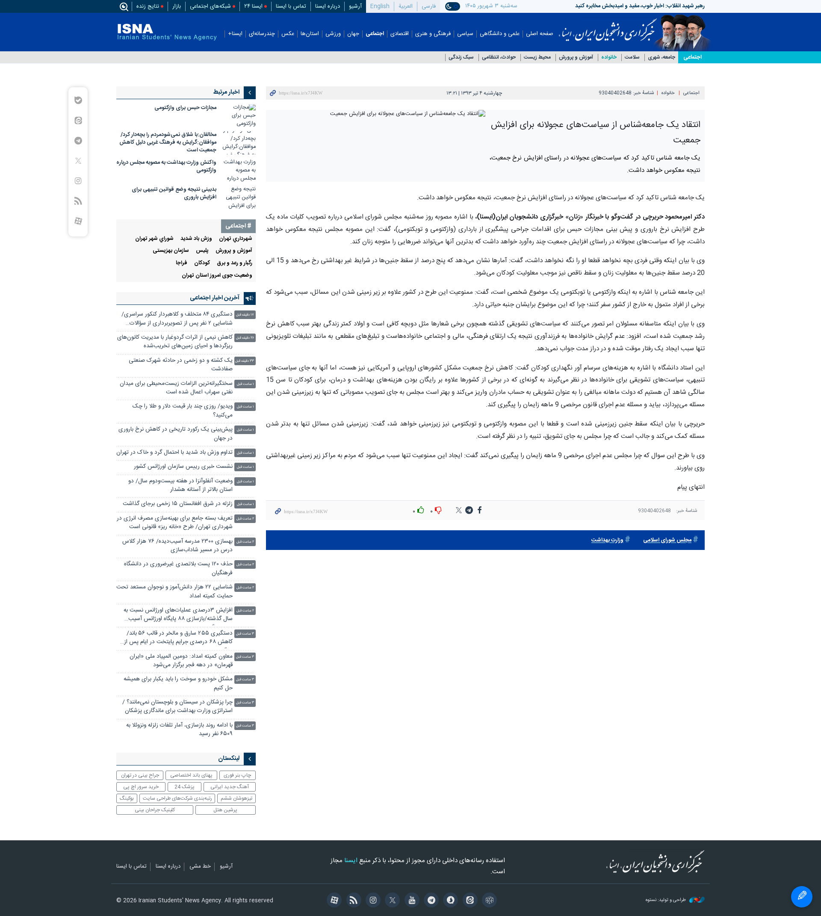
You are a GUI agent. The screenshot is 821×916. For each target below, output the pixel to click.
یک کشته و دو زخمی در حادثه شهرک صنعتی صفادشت (181, 365)
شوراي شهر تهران (154, 238)
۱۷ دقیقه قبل (245, 315)
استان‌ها (310, 34)
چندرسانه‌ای (262, 34)
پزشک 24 (184, 787)
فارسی (429, 6)
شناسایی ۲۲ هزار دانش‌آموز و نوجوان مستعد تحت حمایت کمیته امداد (174, 591)
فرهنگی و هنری (433, 34)
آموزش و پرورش (576, 57)
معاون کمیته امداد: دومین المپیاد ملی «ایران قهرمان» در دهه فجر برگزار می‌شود (181, 661)
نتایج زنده (147, 6)
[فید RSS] (352, 901)
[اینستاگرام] (372, 901)
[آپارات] (333, 901)
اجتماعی (375, 34)
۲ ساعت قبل (245, 519)
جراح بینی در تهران (140, 775)
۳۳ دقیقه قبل (244, 361)
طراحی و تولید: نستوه (666, 900)
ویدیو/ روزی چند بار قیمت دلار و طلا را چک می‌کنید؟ (183, 411)
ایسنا (607, 27)
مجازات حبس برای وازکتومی (185, 107)
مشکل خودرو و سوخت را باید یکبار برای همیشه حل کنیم (178, 683)
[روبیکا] (488, 901)
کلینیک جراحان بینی (155, 810)
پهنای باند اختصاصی (191, 775)
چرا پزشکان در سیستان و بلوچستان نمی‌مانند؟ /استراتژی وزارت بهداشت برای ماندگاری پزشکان (177, 706)
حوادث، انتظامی (499, 57)
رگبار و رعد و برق (234, 263)
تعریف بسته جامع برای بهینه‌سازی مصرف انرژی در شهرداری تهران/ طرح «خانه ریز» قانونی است (175, 523)
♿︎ (801, 896)
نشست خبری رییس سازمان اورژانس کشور (183, 466)
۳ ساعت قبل (245, 634)
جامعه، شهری (661, 57)
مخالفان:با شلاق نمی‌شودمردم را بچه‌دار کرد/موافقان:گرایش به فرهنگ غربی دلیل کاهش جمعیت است (167, 142)
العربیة (406, 6)
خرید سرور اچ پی (141, 787)
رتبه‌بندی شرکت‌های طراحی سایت (177, 798)
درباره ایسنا (327, 6)
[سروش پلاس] (449, 901)
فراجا (181, 263)
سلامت (632, 57)
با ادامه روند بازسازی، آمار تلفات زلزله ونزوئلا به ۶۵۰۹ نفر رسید (179, 730)
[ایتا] (468, 901)
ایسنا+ (235, 34)
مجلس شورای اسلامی (667, 540)
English (380, 6)
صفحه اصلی (539, 34)
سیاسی (465, 34)
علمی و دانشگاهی (500, 34)
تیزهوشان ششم (236, 798)
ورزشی (333, 34)
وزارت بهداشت (607, 540)
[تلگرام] (430, 901)
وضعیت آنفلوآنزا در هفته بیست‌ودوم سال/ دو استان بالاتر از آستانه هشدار (180, 485)
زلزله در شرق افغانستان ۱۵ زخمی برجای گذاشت (178, 503)
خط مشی (200, 867)
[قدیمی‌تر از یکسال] (238, 115)
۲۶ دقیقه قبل (245, 338)
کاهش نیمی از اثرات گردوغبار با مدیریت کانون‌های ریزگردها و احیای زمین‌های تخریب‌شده (175, 342)
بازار (176, 6)
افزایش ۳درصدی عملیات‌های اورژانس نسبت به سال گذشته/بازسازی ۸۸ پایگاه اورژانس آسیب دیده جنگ (178, 615)
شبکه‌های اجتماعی (210, 6)
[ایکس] (391, 901)
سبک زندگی (461, 57)
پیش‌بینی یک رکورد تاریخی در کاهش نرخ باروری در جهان (175, 434)
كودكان (202, 263)
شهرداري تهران (235, 238)
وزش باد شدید (196, 238)
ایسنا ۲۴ (253, 6)
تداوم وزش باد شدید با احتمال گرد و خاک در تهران (174, 452)
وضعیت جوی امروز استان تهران (217, 275)
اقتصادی (399, 34)
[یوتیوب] (410, 901)
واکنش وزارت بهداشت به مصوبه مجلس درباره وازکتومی (166, 166)
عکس (287, 34)
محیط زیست (537, 57)
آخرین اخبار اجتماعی (214, 298)
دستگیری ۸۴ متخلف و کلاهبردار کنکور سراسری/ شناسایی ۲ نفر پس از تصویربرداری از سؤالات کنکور (177, 319)
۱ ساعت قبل (245, 384)
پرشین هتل (225, 810)
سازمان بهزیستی (171, 250)
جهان (353, 34)
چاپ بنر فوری (237, 775)
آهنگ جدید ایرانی (229, 787)
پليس (202, 250)
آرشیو (355, 6)
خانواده (609, 57)
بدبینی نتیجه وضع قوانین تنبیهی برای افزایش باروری (174, 193)
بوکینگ (127, 798)
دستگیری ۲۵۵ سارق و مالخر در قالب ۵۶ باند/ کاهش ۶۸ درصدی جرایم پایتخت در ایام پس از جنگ (178, 638)
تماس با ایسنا (291, 6)
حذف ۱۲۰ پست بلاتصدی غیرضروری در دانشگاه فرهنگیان (178, 568)
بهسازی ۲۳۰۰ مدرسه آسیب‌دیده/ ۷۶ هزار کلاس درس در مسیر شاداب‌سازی (177, 546)
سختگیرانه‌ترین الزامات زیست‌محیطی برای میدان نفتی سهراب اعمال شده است (176, 388)
